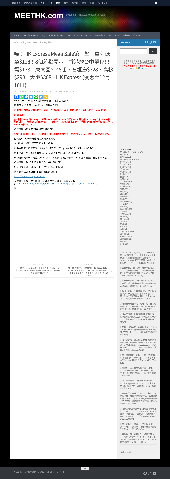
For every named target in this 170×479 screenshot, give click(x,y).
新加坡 (75, 3)
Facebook (102, 3)
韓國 (66, 3)
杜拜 (122, 204)
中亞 (122, 221)
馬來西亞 (124, 181)
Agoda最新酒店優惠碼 (52, 35)
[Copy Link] (45, 97)
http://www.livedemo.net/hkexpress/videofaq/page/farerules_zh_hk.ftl (56, 183)
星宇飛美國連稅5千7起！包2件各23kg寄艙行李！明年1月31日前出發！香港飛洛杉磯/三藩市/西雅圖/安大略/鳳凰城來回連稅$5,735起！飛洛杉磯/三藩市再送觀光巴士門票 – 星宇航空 (138, 398)
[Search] (153, 51)
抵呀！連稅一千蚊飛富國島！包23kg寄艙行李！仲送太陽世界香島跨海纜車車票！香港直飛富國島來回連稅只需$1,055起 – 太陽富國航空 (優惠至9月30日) (138, 295)
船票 (122, 241)
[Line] (36, 97)
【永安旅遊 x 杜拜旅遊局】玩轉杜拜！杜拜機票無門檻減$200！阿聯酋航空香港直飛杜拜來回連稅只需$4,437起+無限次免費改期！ (138, 318)
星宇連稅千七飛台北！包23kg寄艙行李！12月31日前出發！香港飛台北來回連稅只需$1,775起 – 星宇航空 (138, 426)
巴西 (122, 229)
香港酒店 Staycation (129, 151)
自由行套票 (125, 231)
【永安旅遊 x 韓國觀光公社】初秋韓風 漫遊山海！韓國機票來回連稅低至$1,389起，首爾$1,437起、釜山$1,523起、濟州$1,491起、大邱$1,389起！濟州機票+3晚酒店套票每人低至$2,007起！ (138, 344)
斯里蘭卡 (124, 201)
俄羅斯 (123, 184)
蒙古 (122, 226)
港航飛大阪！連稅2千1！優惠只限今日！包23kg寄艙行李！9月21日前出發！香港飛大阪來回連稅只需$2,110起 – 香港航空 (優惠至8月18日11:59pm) (138, 438)
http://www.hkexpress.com (29, 176)
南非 (122, 206)
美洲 (122, 199)
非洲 (122, 224)
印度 (122, 191)
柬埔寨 (42, 42)
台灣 (50, 3)
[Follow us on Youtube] (154, 42)
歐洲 (92, 3)
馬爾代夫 (124, 209)
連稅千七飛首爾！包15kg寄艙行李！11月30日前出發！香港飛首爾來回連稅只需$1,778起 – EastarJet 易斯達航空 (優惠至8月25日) (138, 330)
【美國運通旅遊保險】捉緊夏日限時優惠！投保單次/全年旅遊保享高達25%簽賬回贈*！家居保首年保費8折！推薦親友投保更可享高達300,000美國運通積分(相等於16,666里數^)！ (138, 413)
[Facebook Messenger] (26, 97)
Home (17, 35)
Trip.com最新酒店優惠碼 (79, 35)
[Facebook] (16, 97)
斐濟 (122, 211)
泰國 (58, 3)
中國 (122, 179)
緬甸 (122, 216)
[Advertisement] (138, 90)
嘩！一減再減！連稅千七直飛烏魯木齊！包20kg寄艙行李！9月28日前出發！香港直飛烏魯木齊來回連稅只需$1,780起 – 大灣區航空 (138, 384)
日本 (42, 3)
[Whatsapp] (21, 97)
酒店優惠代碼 (30, 35)
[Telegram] (31, 97)
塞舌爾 (123, 219)
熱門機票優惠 (30, 3)
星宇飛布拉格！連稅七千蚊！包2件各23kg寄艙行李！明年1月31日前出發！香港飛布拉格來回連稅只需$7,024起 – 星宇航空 (138, 359)
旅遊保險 (124, 238)
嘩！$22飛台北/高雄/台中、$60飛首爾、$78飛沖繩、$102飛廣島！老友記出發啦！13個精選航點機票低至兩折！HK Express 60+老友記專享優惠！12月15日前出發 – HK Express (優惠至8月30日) (138, 257)
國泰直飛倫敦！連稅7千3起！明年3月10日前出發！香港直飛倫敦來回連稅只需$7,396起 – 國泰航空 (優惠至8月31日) (138, 283)
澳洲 (84, 3)
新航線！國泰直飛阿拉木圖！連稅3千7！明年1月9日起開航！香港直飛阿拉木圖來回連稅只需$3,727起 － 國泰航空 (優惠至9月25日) (138, 371)
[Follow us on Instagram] (150, 42)
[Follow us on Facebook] (146, 42)
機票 (29, 42)
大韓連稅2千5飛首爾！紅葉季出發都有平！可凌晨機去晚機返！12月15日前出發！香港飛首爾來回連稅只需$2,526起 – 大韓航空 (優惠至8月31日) (138, 271)
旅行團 (123, 233)
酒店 (122, 154)
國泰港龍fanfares (128, 159)
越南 (50, 42)
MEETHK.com (38, 15)
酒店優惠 (16, 3)
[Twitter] (41, 97)
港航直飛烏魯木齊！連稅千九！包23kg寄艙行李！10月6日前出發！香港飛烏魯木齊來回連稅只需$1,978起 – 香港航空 (138, 306)
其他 (122, 243)
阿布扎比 (124, 214)
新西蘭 (123, 196)
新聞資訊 (124, 236)
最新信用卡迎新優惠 (132, 35)
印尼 (122, 194)
